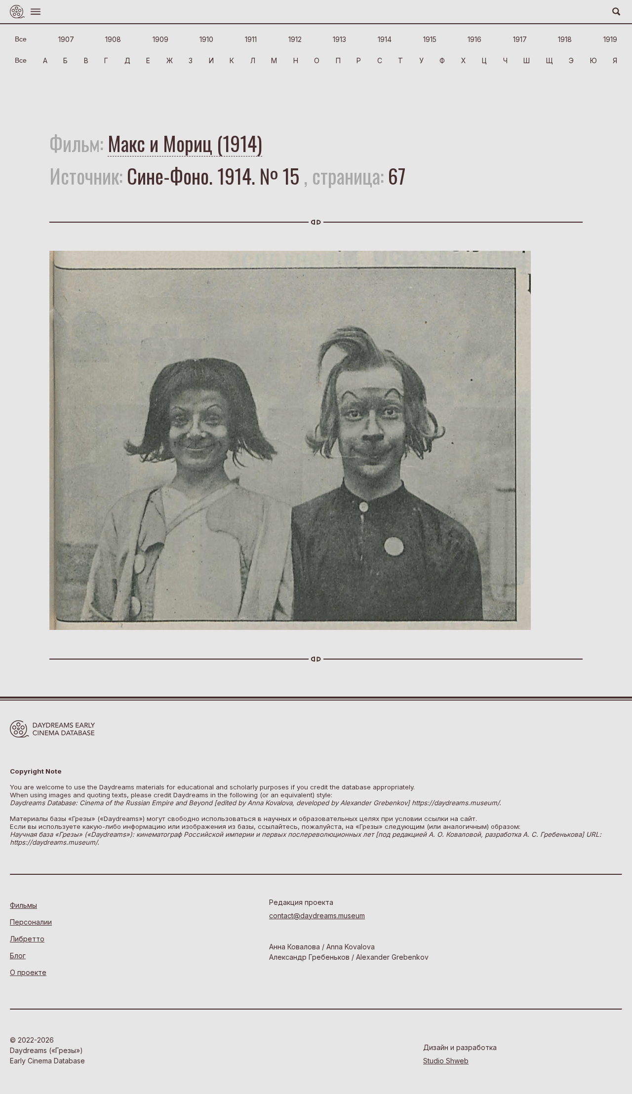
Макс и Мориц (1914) (185, 143)
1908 (113, 39)
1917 (520, 39)
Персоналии (31, 922)
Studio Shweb (446, 1060)
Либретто (27, 939)
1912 (295, 39)
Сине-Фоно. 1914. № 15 (213, 176)
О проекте (28, 972)
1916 (474, 39)
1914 (385, 39)
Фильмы (23, 905)
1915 (429, 39)
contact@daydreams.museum (317, 915)
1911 (251, 39)
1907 (66, 39)
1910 (206, 39)
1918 (565, 39)
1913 (339, 39)
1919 (610, 39)
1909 (160, 39)
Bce (21, 39)
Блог (18, 955)
